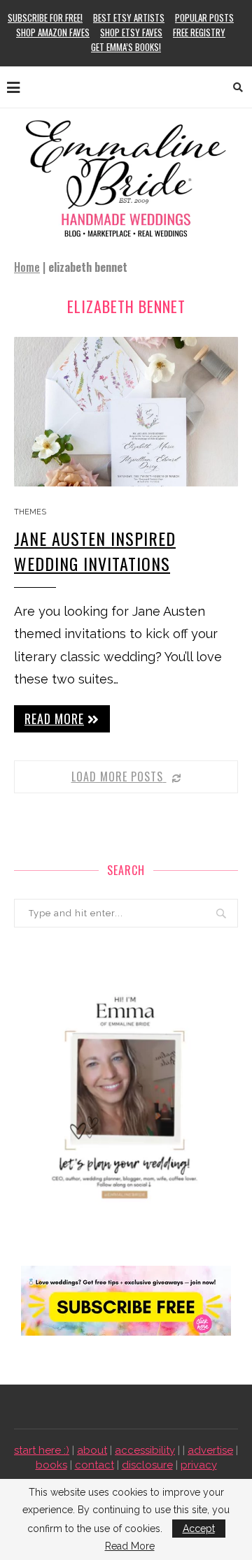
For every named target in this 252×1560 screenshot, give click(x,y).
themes (30, 512)
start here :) (41, 1450)
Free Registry (199, 32)
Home (27, 267)
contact (94, 1465)
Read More (130, 1546)
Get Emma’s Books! (126, 47)
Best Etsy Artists (128, 17)
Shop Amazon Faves (53, 32)
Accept (199, 1528)
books (51, 1465)
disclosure (147, 1465)
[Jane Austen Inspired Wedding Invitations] (126, 411)
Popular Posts (204, 17)
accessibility (145, 1450)
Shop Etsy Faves (131, 32)
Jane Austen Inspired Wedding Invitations (95, 551)
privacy (199, 1465)
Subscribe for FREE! (45, 17)
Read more (54, 718)
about (92, 1450)
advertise (210, 1450)
